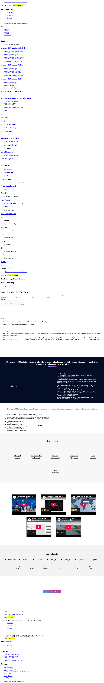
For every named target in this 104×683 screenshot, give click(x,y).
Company (6, 33)
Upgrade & (61, 567)
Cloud (93, 457)
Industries (6, 32)
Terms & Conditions (9, 677)
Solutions (6, 29)
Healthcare (67, 560)
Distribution (26, 560)
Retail (81, 560)
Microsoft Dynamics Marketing (12, 71)
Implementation (36, 457)
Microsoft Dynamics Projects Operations (14, 57)
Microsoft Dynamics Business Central (13, 51)
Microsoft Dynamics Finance (11, 53)
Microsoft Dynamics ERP (10, 657)
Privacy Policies (8, 676)
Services (6, 30)
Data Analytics (7, 673)
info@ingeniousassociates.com (15, 279)
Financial (53, 560)
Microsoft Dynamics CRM (11, 656)
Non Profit (95, 560)
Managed (17, 457)
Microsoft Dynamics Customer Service (14, 69)
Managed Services (8, 667)
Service (40, 560)
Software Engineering (9, 670)
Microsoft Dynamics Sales (10, 68)
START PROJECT (52, 591)
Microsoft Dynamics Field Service (12, 72)
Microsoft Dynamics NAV (10, 82)
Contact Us (7, 679)
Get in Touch (7, 35)
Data (55, 471)
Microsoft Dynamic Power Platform (13, 660)
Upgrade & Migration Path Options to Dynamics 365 (17, 671)
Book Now (3, 288)
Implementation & (11, 668)
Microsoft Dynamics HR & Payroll (13, 58)
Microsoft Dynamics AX (10, 85)
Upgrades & (74, 457)
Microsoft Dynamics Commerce (12, 55)
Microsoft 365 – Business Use (11, 659)
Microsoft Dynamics (11, 654)
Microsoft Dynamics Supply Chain (13, 54)
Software (55, 457)
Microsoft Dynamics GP (10, 83)
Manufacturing (12, 560)
